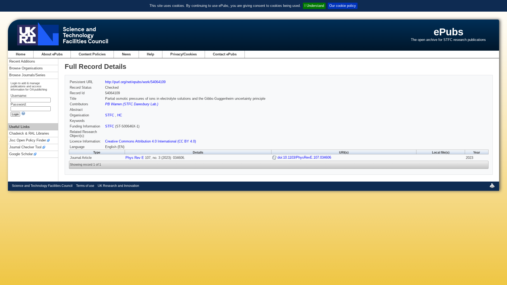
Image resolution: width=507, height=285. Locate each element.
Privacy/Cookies (183, 54)
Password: (19, 104)
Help (150, 54)
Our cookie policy (342, 6)
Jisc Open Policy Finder (27, 140)
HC (119, 115)
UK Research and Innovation (118, 185)
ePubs (448, 31)
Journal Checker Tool (25, 147)
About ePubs (52, 54)
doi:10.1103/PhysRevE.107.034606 (304, 157)
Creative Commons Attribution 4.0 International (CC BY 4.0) (150, 141)
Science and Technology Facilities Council (42, 185)
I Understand (314, 6)
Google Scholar (21, 154)
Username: (19, 96)
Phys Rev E (134, 158)
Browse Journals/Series (27, 75)
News (126, 54)
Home (20, 54)
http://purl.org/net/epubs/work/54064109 (135, 82)
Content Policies (92, 54)
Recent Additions (22, 62)
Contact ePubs (225, 54)
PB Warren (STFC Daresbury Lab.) (131, 104)
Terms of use (85, 185)
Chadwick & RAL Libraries (29, 134)
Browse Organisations (26, 68)
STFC (110, 115)
